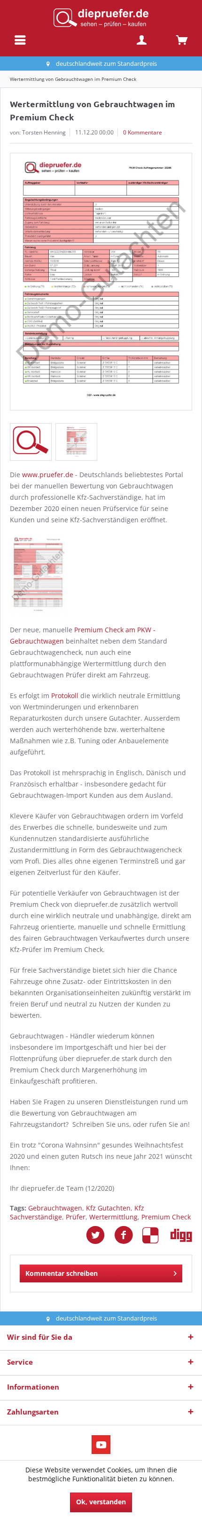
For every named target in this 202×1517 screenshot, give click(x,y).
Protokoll (64, 695)
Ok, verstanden (101, 1501)
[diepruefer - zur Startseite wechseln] (101, 17)
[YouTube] (101, 1444)
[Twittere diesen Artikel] (100, 1235)
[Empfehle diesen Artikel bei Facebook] (128, 1235)
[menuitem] (20, 40)
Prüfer (75, 1216)
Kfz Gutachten (108, 1207)
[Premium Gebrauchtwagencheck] (101, 575)
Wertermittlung (113, 1216)
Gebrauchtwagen (55, 1207)
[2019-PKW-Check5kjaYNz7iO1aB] (101, 281)
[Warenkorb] (182, 40)
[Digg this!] (181, 1235)
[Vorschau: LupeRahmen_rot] (31, 442)
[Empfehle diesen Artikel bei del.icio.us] (156, 1235)
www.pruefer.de (47, 474)
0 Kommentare (142, 132)
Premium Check (166, 1216)
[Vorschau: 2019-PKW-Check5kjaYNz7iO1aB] (76, 442)
